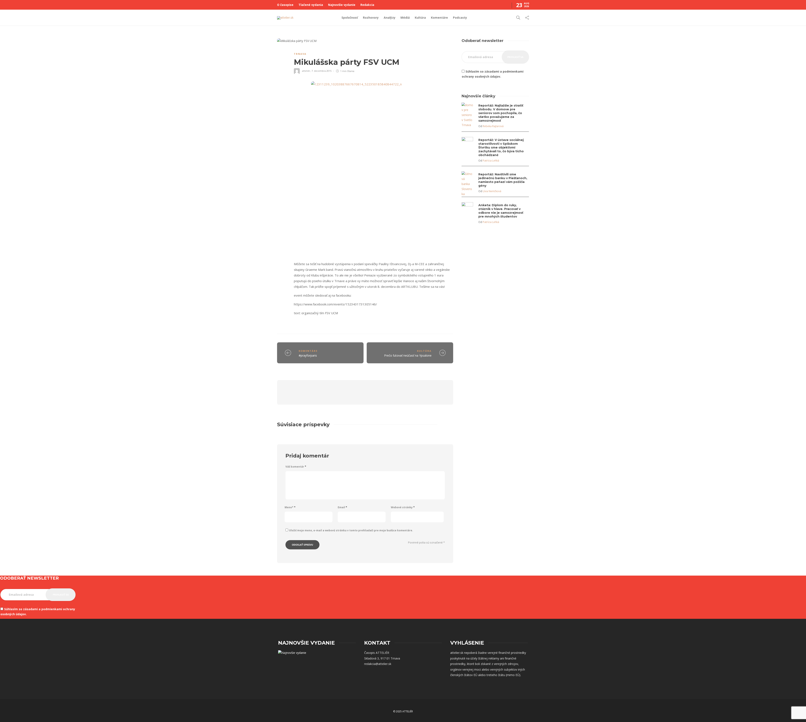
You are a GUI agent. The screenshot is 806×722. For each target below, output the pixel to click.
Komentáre (439, 18)
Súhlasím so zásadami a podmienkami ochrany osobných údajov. (492, 73)
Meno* (290, 507)
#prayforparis (308, 355)
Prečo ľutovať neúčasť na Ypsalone (408, 355)
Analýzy (389, 18)
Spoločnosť (350, 18)
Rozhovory (371, 18)
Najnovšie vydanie (341, 5)
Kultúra (420, 18)
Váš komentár (295, 466)
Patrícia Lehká (491, 160)
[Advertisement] (495, 266)
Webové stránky (403, 507)
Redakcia (367, 5)
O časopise (285, 5)
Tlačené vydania (310, 5)
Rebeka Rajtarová (493, 126)
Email (342, 507)
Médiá (405, 18)
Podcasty (460, 18)
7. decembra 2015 (321, 70)
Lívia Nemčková (492, 191)
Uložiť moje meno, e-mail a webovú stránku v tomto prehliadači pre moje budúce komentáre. (351, 530)
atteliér (306, 70)
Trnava (300, 53)
